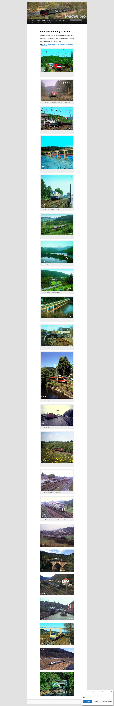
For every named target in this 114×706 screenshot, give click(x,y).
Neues (33, 20)
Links (64, 20)
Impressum (40, 22)
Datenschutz (34, 22)
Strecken (43, 20)
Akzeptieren (87, 701)
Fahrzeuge (38, 20)
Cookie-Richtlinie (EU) (48, 22)
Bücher (60, 20)
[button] (111, 691)
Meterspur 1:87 (49, 20)
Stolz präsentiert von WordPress (59, 701)
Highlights (55, 20)
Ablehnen (97, 701)
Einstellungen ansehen (107, 701)
